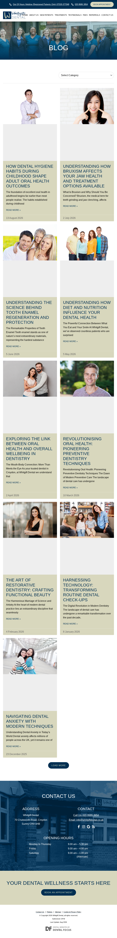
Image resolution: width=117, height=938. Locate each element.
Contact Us (107, 15)
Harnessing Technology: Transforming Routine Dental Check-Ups (81, 590)
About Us (34, 15)
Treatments (61, 15)
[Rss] (93, 826)
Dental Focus (62, 930)
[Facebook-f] (78, 826)
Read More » (13, 210)
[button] (58, 765)
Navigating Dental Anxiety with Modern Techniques (29, 721)
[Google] (88, 826)
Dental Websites (60, 927)
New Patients (46, 15)
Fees (85, 15)
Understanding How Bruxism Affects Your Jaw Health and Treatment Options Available (87, 176)
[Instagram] (83, 826)
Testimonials (75, 15)
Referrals (94, 15)
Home (25, 15)
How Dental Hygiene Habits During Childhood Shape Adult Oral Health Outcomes (29, 176)
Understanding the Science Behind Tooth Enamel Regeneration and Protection (29, 312)
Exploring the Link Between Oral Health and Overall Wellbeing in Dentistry (29, 449)
